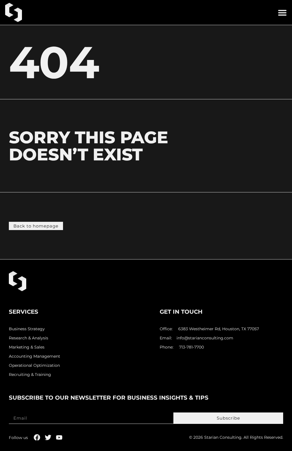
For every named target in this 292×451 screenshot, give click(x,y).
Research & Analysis (28, 338)
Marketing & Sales (26, 347)
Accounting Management (34, 356)
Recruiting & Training (30, 374)
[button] (282, 12)
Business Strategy (27, 329)
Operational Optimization (34, 365)
